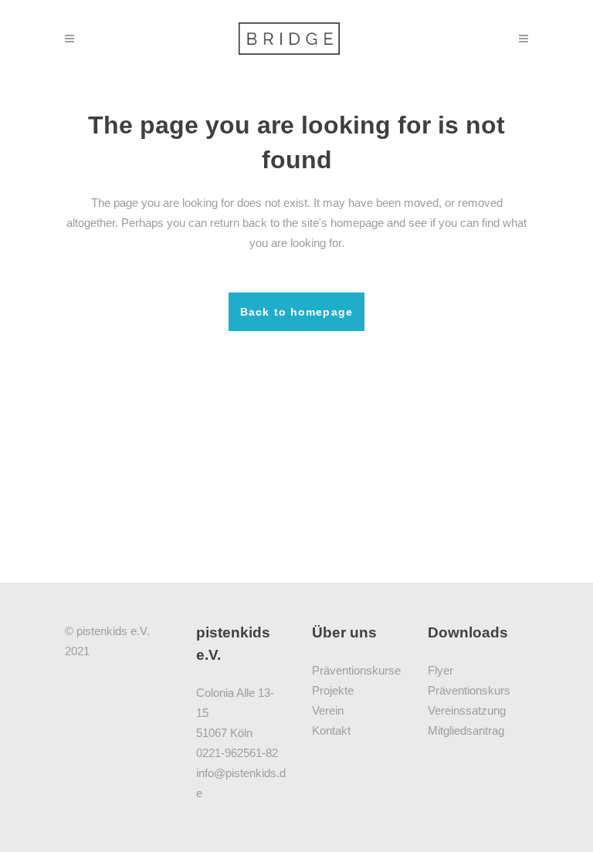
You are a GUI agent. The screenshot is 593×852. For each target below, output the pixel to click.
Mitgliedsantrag (466, 730)
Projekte (333, 690)
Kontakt (331, 730)
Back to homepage (296, 312)
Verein (328, 710)
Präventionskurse (356, 670)
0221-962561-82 (237, 752)
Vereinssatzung (467, 710)
